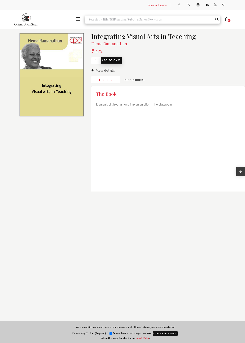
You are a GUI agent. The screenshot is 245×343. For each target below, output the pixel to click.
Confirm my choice (165, 333)
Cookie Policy (142, 338)
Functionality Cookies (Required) (89, 333)
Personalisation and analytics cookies (131, 333)
